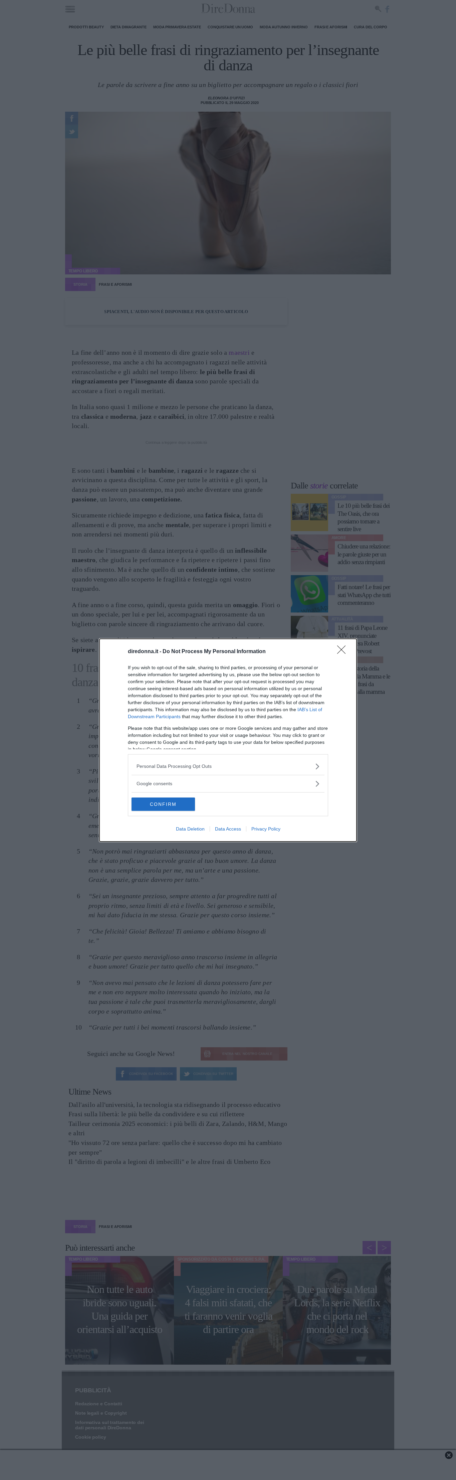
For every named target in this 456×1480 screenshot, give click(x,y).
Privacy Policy (265, 829)
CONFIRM (163, 804)
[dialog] (228, 740)
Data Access (228, 829)
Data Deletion (190, 829)
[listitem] (228, 766)
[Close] (343, 651)
